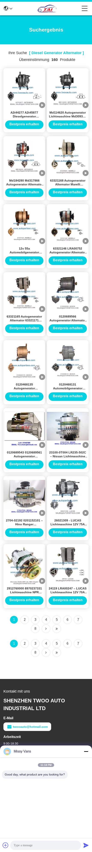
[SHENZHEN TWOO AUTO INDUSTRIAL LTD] (47, 8)
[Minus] (86, 751)
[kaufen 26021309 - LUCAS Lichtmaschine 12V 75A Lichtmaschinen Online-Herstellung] (68, 496)
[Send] (86, 845)
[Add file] (6, 845)
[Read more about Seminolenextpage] (46, 652)
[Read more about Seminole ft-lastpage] (57, 652)
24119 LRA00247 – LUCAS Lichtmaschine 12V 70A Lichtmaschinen (67, 592)
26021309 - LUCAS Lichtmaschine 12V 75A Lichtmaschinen (67, 524)
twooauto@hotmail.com (30, 726)
